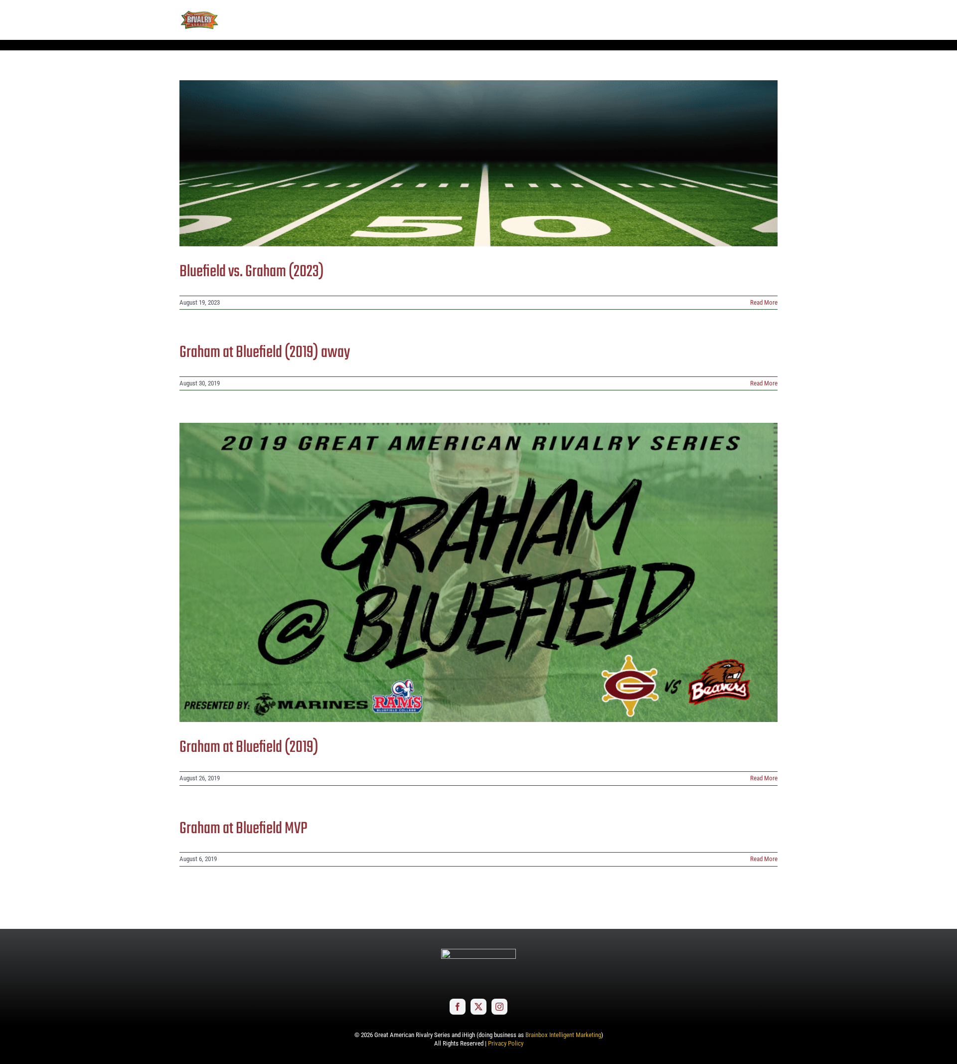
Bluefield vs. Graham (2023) (251, 272)
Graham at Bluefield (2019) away (264, 352)
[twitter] (478, 1007)
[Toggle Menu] (770, 19)
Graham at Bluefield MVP (243, 829)
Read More (764, 302)
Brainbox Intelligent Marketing (563, 1035)
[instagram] (499, 1007)
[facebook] (458, 1007)
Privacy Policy (505, 1043)
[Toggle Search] (742, 19)
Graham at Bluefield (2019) (249, 747)
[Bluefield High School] (478, 163)
